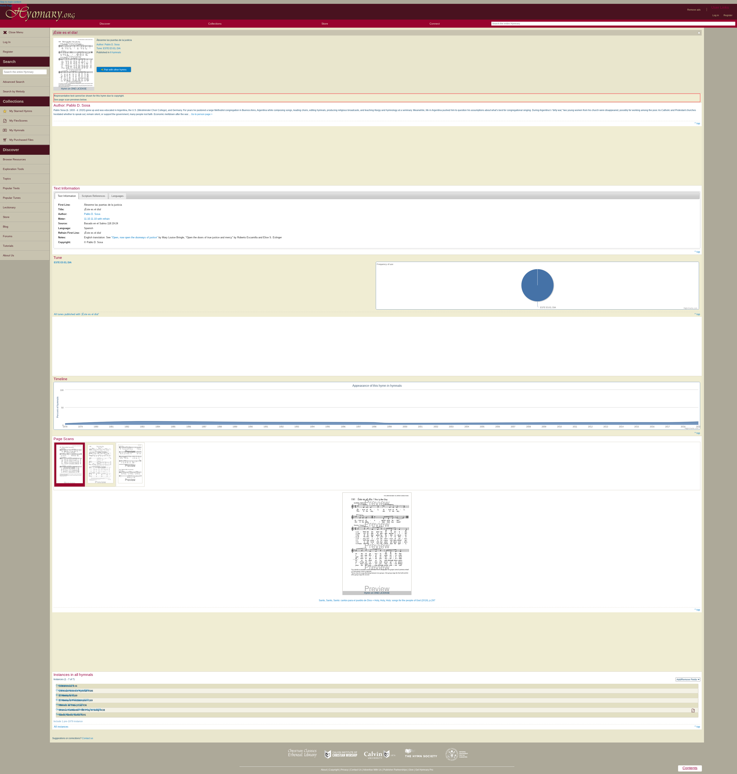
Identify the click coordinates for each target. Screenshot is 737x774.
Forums (7, 236)
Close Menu (16, 32)
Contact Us (356, 769)
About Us (8, 255)
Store (324, 23)
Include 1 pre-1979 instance (68, 721)
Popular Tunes (12, 197)
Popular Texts (11, 188)
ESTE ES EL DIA (63, 262)
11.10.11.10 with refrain (97, 218)
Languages (118, 196)
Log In (7, 42)
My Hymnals (16, 130)
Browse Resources (14, 159)
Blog (5, 226)
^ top (697, 123)
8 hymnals (115, 52)
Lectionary (9, 207)
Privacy (344, 769)
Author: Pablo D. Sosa (108, 44)
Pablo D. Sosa (92, 214)
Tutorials (8, 245)
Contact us (87, 738)
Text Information (67, 196)
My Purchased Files (21, 139)
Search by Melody (14, 91)
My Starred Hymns (20, 111)
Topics (7, 178)
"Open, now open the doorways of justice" (134, 237)
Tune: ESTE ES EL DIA (109, 48)
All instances (61, 726)
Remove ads (694, 9)
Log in (715, 15)
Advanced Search (13, 81)
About (324, 769)
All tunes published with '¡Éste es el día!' (76, 314)
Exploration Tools (13, 169)
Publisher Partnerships (395, 769)
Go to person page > (201, 114)
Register (728, 15)
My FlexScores (18, 120)
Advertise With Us (372, 769)
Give (411, 769)
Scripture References (93, 196)
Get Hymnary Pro (424, 769)
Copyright (334, 769)
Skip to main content (10, 2)
